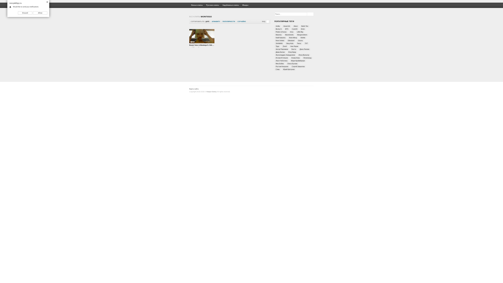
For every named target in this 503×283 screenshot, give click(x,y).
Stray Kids (289, 43)
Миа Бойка (280, 64)
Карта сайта (194, 89)
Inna (291, 32)
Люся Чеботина (281, 61)
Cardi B (294, 29)
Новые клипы (197, 5)
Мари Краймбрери (298, 61)
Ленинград (307, 58)
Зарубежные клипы (230, 5)
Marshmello (289, 35)
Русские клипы (212, 5)
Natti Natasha (280, 38)
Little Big (300, 32)
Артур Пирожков (282, 49)
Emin (303, 29)
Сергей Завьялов (298, 66)
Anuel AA (286, 26)
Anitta (278, 26)
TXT (306, 43)
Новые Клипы (211, 92)
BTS (286, 29)
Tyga (277, 46)
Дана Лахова (304, 49)
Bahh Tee (304, 26)
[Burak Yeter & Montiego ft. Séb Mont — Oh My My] (202, 36)
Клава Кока (295, 58)
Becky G (279, 29)
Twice (299, 43)
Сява (278, 69)
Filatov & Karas (281, 32)
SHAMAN (279, 43)
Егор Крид (292, 52)
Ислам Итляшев (282, 58)
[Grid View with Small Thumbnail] (267, 21)
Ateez (296, 26)
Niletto (303, 38)
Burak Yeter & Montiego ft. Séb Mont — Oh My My (207, 45)
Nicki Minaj (293, 38)
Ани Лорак (294, 46)
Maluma (278, 35)
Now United (280, 41)
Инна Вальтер (304, 55)
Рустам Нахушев (282, 66)
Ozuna (300, 41)
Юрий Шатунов (288, 69)
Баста (294, 49)
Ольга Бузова (292, 64)
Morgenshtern (302, 35)
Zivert (285, 46)
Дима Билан (280, 52)
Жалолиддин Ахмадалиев (285, 55)
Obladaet (291, 41)
